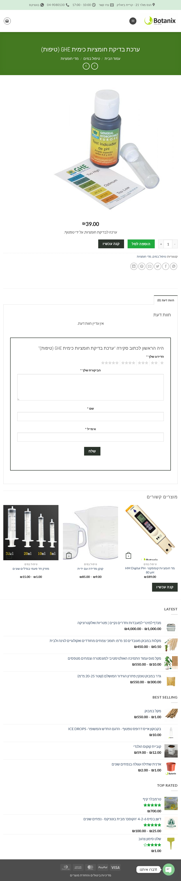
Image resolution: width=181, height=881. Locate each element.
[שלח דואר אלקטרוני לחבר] (149, 266)
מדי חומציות (70, 58)
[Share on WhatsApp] (173, 266)
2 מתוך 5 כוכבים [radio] (155, 363)
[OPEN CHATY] (169, 869)
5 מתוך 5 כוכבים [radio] (110, 363)
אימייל (90, 429)
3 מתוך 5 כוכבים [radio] (144, 363)
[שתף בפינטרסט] (141, 266)
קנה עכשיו (111, 244)
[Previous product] (86, 66)
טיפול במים (91, 58)
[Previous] (177, 552)
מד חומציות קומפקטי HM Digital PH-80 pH (150, 570)
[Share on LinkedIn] (134, 266)
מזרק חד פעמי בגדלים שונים (31, 568)
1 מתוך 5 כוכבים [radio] (162, 363)
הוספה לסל (141, 244)
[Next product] (94, 66)
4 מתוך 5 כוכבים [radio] (129, 363)
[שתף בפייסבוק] (165, 266)
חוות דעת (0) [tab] (165, 300)
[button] (132, 21)
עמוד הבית (112, 58)
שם (90, 408)
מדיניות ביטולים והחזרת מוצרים (90, 875)
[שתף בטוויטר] (157, 266)
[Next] (3, 552)
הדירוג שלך (155, 356)
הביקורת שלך (90, 370)
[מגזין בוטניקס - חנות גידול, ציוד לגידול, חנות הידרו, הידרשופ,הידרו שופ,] (159, 21)
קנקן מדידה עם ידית (90, 568)
